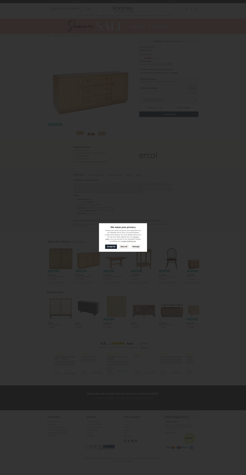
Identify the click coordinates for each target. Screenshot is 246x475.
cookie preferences (128, 241)
